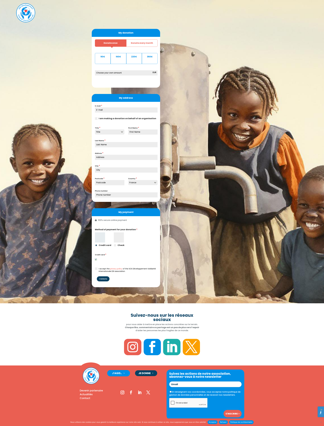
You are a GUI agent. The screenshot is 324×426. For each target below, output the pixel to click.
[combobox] (109, 131)
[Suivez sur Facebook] (131, 392)
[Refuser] (321, 422)
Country (132, 178)
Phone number (101, 191)
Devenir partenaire (91, 391)
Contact (85, 398)
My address (126, 97)
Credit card (100, 254)
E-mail (98, 105)
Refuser (223, 422)
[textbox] (107, 131)
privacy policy (116, 268)
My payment (126, 212)
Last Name (100, 140)
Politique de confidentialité (241, 422)
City (97, 165)
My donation (125, 32)
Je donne (144, 373)
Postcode (100, 178)
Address (99, 153)
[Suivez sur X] (148, 392)
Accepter (212, 422)
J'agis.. (117, 373)
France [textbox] (132, 182)
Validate (103, 279)
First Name (133, 127)
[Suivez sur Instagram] (122, 392)
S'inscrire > (233, 413)
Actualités (86, 394)
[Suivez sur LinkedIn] (139, 392)
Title (97, 127)
